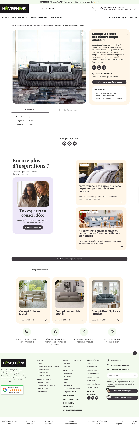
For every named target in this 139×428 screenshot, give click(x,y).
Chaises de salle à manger (46, 385)
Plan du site (134, 422)
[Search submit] (92, 8)
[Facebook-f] (89, 398)
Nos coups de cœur (71, 399)
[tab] (30, 110)
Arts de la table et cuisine (72, 388)
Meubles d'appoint (44, 375)
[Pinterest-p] (96, 398)
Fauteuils (67, 366)
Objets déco (68, 373)
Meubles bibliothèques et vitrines (48, 366)
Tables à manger (43, 382)
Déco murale (68, 385)
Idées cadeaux (69, 403)
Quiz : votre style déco (72, 410)
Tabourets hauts (43, 388)
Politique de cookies (48, 422)
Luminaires (67, 376)
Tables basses (42, 391)
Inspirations (68, 395)
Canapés (67, 363)
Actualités (91, 391)
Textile (66, 379)
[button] (82, 34)
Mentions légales (119, 422)
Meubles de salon (43, 369)
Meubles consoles (43, 372)
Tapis (65, 382)
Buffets (40, 363)
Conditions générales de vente (97, 422)
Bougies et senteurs (70, 391)
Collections (68, 406)
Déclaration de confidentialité (71, 422)
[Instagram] (92, 398)
